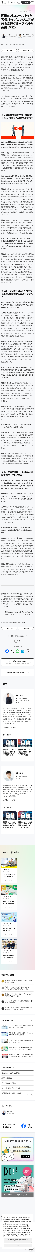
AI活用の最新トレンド (7, 1078)
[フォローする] (16, 35)
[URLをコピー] (28, 651)
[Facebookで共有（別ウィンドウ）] (7, 651)
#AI (14, 44)
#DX (20, 44)
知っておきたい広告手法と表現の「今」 (11, 1073)
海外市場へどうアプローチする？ (10, 1088)
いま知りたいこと (7, 1067)
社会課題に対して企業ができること (11, 1093)
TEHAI (9, 435)
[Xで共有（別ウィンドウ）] (12, 651)
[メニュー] (32, 2)
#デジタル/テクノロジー (7, 44)
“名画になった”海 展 (21, 440)
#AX (23, 44)
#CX (17, 44)
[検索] (18, 2)
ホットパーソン (6, 1106)
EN (14, 2)
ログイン (26, 2)
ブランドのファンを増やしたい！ (9, 1083)
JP (11, 2)
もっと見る (30, 1095)
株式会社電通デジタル (16, 57)
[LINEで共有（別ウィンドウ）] (17, 651)
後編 (18, 599)
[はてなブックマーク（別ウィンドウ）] (23, 651)
